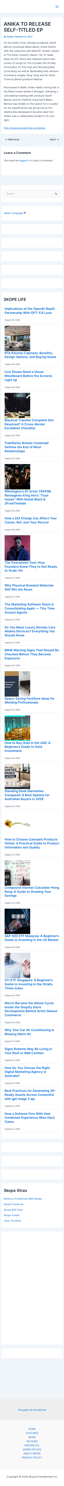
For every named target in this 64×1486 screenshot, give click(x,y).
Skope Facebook (13, 1204)
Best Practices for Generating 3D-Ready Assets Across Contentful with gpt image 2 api (30, 1094)
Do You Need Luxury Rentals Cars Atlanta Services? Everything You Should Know (30, 631)
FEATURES (32, 1433)
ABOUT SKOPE (32, 1453)
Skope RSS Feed (13, 1209)
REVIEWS (32, 1441)
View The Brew (12, 1220)
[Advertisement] (32, 1287)
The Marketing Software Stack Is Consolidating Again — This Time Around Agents (30, 608)
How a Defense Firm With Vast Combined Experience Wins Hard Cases (30, 1117)
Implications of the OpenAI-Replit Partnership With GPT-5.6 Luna (30, 311)
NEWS (32, 1437)
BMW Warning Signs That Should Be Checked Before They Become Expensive (32, 654)
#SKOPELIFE (32, 1445)
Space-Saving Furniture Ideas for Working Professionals (29, 700)
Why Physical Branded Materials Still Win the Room (29, 587)
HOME (32, 1429)
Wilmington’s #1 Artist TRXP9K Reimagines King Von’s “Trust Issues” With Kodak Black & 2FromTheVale (28, 497)
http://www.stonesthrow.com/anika (24, 128)
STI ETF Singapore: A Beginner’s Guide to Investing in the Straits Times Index (29, 984)
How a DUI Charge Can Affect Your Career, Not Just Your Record (31, 520)
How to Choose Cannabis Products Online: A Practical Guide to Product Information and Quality (32, 843)
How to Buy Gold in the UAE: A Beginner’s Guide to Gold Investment (28, 747)
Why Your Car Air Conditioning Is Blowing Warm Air (29, 1032)
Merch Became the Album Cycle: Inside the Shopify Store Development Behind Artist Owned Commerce (31, 1009)
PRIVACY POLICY (32, 1457)
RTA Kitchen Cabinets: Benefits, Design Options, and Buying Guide (30, 355)
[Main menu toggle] (57, 6)
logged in (24, 160)
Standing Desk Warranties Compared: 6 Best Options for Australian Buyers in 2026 (27, 795)
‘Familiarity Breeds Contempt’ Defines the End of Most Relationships (27, 447)
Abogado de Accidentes (32, 1409)
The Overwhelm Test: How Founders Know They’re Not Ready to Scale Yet (31, 566)
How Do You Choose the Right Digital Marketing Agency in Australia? (27, 1072)
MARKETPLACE (32, 1449)
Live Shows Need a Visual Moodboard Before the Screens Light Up (28, 376)
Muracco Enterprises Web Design (23, 1198)
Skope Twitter (12, 1215)
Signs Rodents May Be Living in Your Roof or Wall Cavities (28, 1051)
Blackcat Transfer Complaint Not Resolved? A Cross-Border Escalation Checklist (29, 424)
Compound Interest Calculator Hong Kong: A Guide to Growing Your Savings (32, 891)
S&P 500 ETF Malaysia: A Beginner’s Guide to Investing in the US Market (32, 938)
